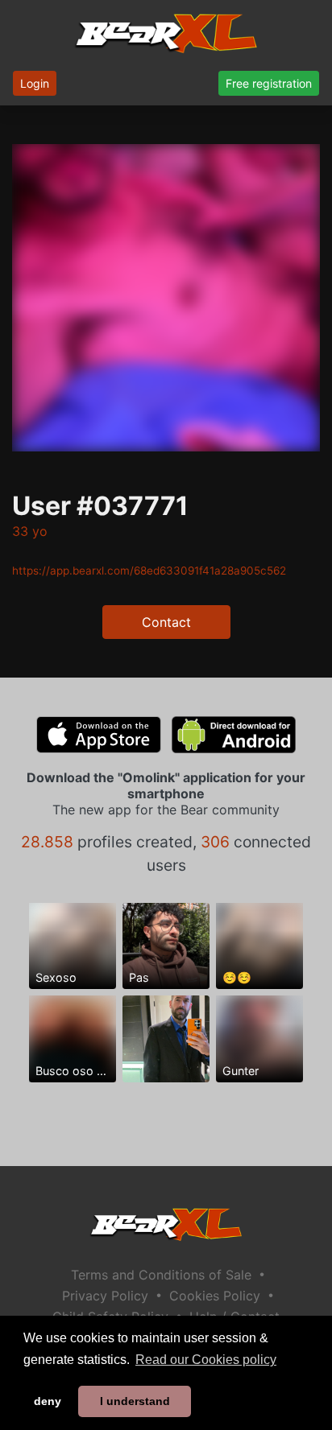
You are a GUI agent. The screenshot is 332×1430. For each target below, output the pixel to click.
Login (34, 83)
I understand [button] (135, 1401)
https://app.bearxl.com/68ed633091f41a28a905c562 (149, 570)
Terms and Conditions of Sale (161, 1275)
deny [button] (47, 1401)
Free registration (269, 83)
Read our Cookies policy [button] (205, 1359)
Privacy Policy (105, 1296)
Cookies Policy (214, 1296)
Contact (166, 622)
